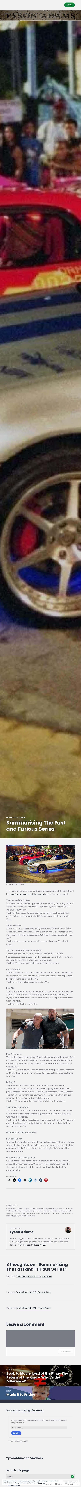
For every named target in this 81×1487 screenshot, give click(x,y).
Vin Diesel (31, 1215)
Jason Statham (55, 1211)
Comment (66, 1351)
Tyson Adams (22, 1215)
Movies (64, 1211)
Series (38, 1213)
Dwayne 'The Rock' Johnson (33, 1208)
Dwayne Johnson (50, 1208)
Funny (31, 1211)
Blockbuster (10, 1208)
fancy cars (60, 1208)
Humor (22, 817)
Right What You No (28, 1213)
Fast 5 (67, 1208)
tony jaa (13, 1215)
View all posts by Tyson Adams (32, 1244)
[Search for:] (40, 1477)
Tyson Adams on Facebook (24, 1458)
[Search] (72, 1476)
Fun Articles (12, 817)
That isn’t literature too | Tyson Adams (34, 1276)
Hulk (35, 1211)
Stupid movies (46, 1213)
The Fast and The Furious (61, 1213)
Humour (47, 1211)
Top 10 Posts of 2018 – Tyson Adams (33, 1308)
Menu (69, 5)
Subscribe (16, 1433)
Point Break (16, 1213)
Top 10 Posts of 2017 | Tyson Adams (33, 1292)
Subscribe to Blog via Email (24, 1410)
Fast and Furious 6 (21, 1211)
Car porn (19, 1208)
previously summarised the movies (27, 894)
